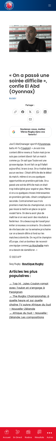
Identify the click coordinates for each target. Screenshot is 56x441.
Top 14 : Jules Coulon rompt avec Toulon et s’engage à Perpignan (28, 288)
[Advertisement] (28, 350)
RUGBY (12, 98)
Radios (28, 437)
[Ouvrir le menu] (49, 5)
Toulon (25, 148)
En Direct (17, 437)
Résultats (39, 437)
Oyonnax (44, 144)
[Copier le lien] (15, 112)
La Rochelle (36, 245)
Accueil (6, 437)
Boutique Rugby (33, 264)
